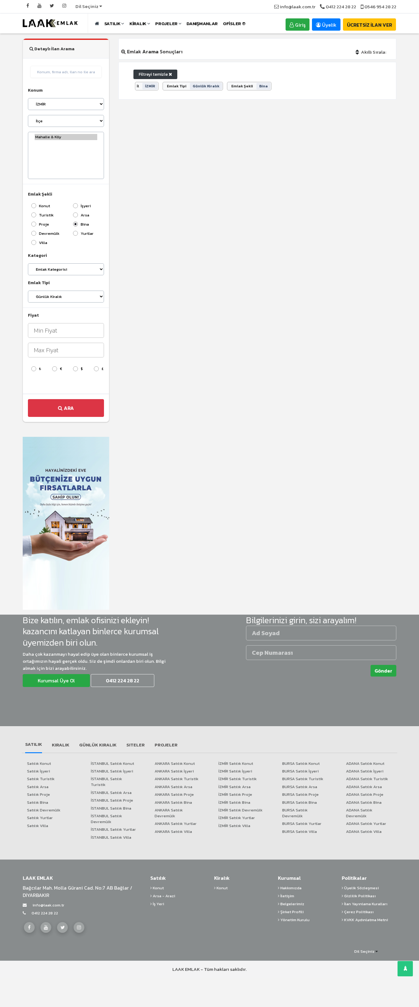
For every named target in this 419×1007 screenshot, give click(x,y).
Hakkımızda (290, 888)
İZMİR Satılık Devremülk (240, 810)
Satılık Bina (37, 802)
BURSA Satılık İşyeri (300, 771)
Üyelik (328, 25)
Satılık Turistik (41, 779)
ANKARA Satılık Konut (175, 763)
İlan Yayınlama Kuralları (365, 904)
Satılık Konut (39, 763)
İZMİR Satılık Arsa (234, 787)
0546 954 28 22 (379, 6)
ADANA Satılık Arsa (364, 787)
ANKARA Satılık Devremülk (169, 813)
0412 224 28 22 (340, 6)
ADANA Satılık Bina (364, 802)
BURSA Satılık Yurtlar (301, 823)
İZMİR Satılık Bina (234, 802)
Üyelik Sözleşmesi (361, 888)
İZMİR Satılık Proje (235, 794)
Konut (158, 888)
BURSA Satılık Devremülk (295, 813)
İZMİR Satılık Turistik (237, 779)
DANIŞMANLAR (202, 23)
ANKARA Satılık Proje (174, 794)
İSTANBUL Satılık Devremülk (106, 819)
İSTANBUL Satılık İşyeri (112, 771)
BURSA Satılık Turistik (302, 779)
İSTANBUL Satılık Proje (112, 800)
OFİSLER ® (234, 23)
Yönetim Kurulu (294, 920)
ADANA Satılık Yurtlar (366, 823)
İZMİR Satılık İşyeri (235, 771)
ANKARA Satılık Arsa (173, 787)
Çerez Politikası (358, 912)
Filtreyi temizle (154, 74)
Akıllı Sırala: (373, 51)
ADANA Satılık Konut (365, 763)
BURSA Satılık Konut (301, 763)
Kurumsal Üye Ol (56, 680)
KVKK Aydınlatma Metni (365, 920)
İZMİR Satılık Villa (234, 826)
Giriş (300, 25)
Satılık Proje (38, 794)
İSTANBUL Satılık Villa (111, 837)
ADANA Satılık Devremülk (359, 813)
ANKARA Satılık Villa (173, 831)
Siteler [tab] (135, 744)
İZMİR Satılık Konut (235, 763)
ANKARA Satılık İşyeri (174, 771)
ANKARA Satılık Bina (173, 802)
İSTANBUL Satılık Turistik (106, 782)
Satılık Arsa (37, 787)
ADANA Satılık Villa (364, 831)
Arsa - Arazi (163, 896)
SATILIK (112, 23)
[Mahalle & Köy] (66, 137)
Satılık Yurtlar (40, 818)
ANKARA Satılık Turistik (176, 779)
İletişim (286, 896)
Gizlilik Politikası (359, 896)
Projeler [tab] (166, 744)
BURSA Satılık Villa (299, 831)
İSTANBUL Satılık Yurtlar (113, 829)
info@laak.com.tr (297, 6)
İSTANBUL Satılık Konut (112, 763)
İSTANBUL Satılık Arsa (111, 792)
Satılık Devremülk (43, 810)
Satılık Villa (37, 826)
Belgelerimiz (291, 904)
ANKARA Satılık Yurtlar (176, 823)
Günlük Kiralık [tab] (98, 744)
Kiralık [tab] (60, 744)
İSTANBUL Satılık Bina (111, 808)
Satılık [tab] (33, 744)
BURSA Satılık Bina (299, 802)
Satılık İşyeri (38, 771)
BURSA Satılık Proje (300, 794)
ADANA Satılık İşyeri (364, 771)
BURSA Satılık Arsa (299, 787)
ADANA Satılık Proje (364, 794)
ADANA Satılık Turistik (367, 779)
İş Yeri (158, 904)
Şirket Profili (291, 912)
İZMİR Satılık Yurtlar (236, 818)
